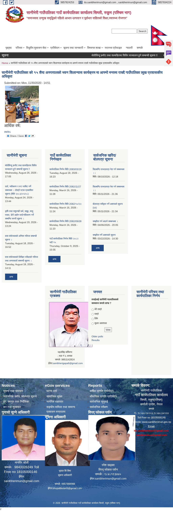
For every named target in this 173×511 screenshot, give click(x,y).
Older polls (97, 336)
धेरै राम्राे (98, 309)
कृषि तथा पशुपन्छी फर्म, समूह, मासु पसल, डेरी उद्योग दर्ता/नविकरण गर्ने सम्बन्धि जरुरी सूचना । (19, 215)
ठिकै (96, 318)
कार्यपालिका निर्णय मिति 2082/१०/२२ (65, 204)
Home (5, 63)
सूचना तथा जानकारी (73, 47)
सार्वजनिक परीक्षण (99, 407)
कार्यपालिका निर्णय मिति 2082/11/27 (65, 186)
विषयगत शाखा (94, 47)
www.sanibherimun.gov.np (156, 421)
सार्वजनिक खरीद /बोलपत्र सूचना (20, 396)
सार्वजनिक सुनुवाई (99, 401)
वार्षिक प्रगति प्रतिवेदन (102, 391)
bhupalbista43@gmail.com (67, 488)
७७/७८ (7, 131)
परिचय (19, 47)
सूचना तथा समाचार (13, 391)
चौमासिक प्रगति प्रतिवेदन (103, 396)
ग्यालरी (129, 47)
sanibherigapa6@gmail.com (68, 363)
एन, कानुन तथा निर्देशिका (16, 401)
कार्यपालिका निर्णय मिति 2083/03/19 (65, 169)
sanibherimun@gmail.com (21, 481)
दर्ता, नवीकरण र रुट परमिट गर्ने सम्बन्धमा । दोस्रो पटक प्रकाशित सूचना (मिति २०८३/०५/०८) (19, 190)
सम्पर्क (140, 47)
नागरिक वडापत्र (54, 401)
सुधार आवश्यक (100, 323)
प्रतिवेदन (54, 47)
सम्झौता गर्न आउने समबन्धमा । (105, 221)
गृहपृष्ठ (8, 47)
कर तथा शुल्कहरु (12, 407)
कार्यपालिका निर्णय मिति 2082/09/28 (65, 221)
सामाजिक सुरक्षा (54, 396)
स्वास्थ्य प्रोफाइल (113, 47)
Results (96, 340)
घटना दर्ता (51, 391)
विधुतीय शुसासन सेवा (36, 47)
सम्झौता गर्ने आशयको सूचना (104, 235)
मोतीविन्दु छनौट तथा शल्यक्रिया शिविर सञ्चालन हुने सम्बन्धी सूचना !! (117, 55)
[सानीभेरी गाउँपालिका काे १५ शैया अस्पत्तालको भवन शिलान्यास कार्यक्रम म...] (22, 104)
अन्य (11, 276)
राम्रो (96, 313)
